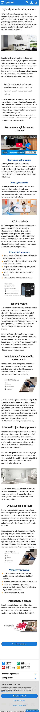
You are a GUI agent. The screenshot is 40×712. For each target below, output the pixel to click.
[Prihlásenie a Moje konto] (31, 3)
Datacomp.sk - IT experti (9, 3)
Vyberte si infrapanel (19, 644)
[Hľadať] (27, 2)
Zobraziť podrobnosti (6, 691)
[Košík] (35, 2)
